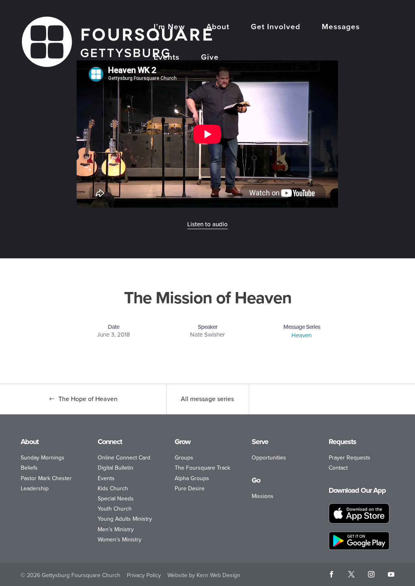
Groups (184, 457)
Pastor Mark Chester (46, 478)
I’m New (169, 27)
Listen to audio (207, 224)
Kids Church (113, 488)
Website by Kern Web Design (203, 575)
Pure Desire (190, 488)
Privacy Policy (144, 575)
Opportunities (269, 457)
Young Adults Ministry (125, 519)
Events (167, 58)
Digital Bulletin (115, 468)
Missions (263, 496)
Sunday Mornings (42, 457)
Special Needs (116, 498)
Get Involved (275, 27)
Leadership (35, 488)
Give (210, 58)
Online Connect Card (124, 457)
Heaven (301, 335)
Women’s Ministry (119, 539)
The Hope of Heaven (88, 399)
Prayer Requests (349, 457)
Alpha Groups (192, 478)
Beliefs (29, 468)
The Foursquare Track (202, 468)
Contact (338, 468)
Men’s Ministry (116, 529)
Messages (341, 27)
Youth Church (115, 508)
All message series (207, 399)
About (217, 27)
